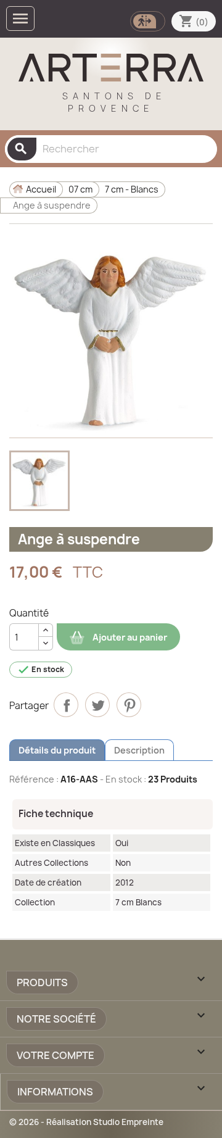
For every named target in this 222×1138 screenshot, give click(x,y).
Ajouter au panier (129, 637)
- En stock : (123, 779)
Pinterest (129, 704)
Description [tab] (139, 750)
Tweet (97, 704)
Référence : (34, 779)
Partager (66, 704)
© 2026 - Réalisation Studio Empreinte (86, 1122)
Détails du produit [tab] (57, 750)
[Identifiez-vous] (146, 19)
